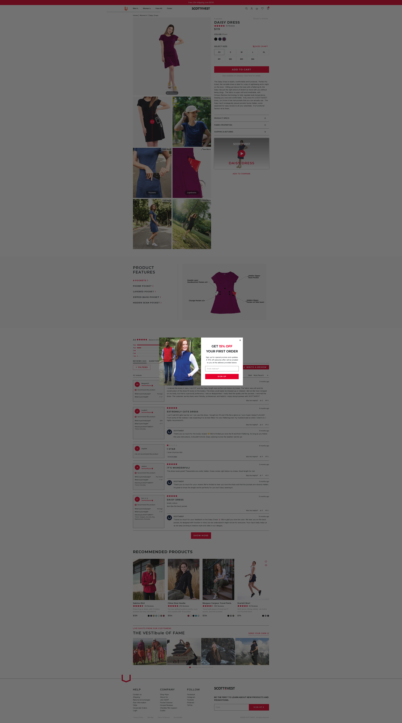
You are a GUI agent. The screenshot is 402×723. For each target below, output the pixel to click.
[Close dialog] (240, 340)
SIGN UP (222, 376)
